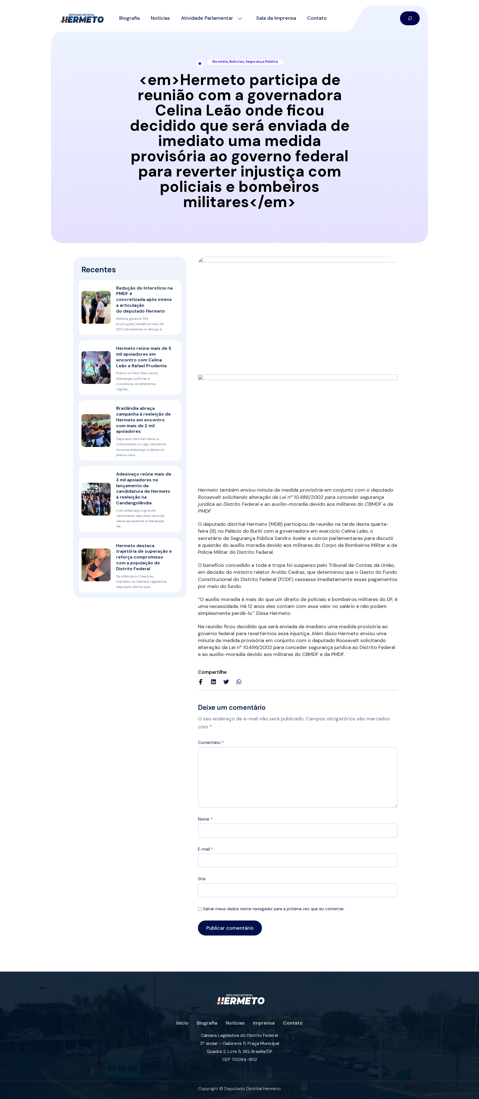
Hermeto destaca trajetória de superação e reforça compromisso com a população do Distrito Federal (144, 557)
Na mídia (220, 62)
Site (202, 879)
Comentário (211, 742)
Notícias (160, 18)
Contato (317, 18)
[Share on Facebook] (200, 682)
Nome (205, 819)
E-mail (205, 849)
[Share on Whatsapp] (239, 682)
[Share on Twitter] (226, 682)
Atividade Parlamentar (207, 18)
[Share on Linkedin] (213, 682)
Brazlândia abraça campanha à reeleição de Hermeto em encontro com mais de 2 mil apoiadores (143, 419)
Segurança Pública (261, 62)
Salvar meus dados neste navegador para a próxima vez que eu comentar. (273, 909)
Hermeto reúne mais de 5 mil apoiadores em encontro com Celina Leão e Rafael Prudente (143, 356)
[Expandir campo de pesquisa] (410, 18)
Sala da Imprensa (276, 18)
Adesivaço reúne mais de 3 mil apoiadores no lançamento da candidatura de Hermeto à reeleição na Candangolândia (143, 488)
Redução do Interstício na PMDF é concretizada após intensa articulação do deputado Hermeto (144, 299)
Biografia (129, 18)
